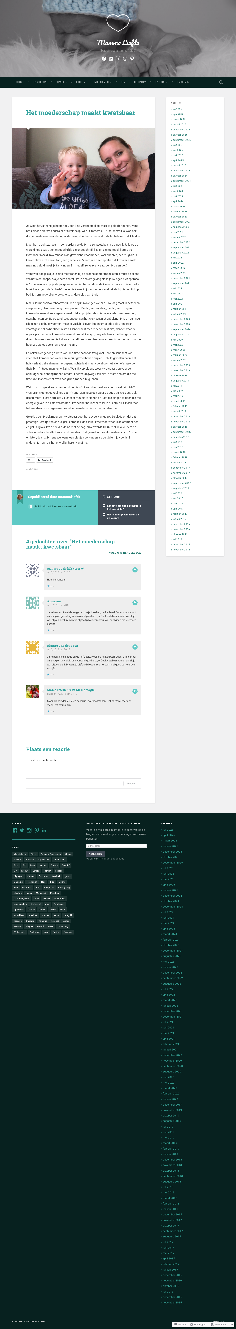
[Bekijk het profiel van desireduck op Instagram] (29, 830)
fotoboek (43, 876)
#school (17, 859)
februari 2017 (180, 513)
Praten (42, 909)
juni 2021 (178, 293)
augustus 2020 (181, 334)
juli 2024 (177, 186)
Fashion (47, 870)
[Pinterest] (132, 58)
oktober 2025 (180, 134)
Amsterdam (59, 859)
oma (47, 904)
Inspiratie (26, 887)
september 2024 (182, 180)
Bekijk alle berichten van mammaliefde (56, 506)
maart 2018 (179, 452)
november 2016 (181, 529)
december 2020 (181, 319)
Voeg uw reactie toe (125, 552)
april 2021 (178, 303)
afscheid (30, 859)
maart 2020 (179, 349)
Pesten (31, 909)
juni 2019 (178, 391)
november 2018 (181, 421)
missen (46, 898)
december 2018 (181, 416)
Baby (16, 865)
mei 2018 (178, 447)
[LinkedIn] (111, 58)
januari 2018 (179, 462)
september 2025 (182, 139)
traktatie (30, 921)
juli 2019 (177, 385)
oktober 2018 (180, 426)
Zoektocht (35, 932)
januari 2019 (179, 411)
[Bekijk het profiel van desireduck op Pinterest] (36, 830)
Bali (24, 865)
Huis (43, 882)
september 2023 (182, 221)
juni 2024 (178, 191)
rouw (62, 909)
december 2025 (181, 129)
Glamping (18, 882)
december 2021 (181, 278)
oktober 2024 (180, 175)
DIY (123, 82)
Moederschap (20, 904)
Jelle (37, 887)
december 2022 (181, 242)
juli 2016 (177, 539)
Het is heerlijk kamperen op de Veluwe (123, 516)
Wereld (40, 926)
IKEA (16, 887)
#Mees (68, 854)
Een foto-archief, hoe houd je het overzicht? (124, 507)
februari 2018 (180, 457)
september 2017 (182, 483)
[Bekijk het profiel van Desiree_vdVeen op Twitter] (21, 830)
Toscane (18, 921)
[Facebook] (103, 58)
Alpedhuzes (43, 859)
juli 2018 (177, 442)
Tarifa (56, 915)
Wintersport (19, 932)
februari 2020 (180, 355)
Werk (50, 926)
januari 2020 (179, 360)
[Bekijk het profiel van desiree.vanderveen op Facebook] (14, 830)
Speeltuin (33, 915)
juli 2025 (177, 145)
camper (42, 865)
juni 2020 (178, 339)
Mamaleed (41, 893)
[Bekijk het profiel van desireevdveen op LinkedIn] (44, 830)
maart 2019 (179, 401)
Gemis (60, 82)
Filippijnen (18, 876)
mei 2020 (178, 344)
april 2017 (178, 508)
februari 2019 (180, 406)
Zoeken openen (221, 82)
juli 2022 (177, 257)
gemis (67, 876)
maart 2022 (179, 267)
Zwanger (68, 932)
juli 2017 (177, 493)
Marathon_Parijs (21, 898)
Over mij (183, 82)
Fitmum (31, 876)
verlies (66, 921)
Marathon (54, 893)
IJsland (62, 882)
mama (29, 893)
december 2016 (181, 524)
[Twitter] (118, 58)
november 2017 (181, 472)
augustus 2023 (181, 227)
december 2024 (181, 170)
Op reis (160, 82)
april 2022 (178, 262)
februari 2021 (180, 308)
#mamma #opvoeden (50, 854)
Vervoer (17, 926)
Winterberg (62, 926)
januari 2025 (179, 165)
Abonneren (95, 853)
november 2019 (181, 370)
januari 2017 (179, 519)
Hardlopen (32, 882)
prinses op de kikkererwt (65, 568)
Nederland (36, 904)
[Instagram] (125, 58)
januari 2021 (179, 314)
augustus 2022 (181, 252)
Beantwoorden (135, 569)
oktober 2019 (180, 375)
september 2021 (182, 283)
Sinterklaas (19, 915)
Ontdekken (59, 904)
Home (20, 82)
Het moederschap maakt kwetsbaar (80, 112)
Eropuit (140, 82)
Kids (79, 82)
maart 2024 (179, 206)
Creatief (66, 865)
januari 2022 (179, 273)
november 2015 (181, 549)
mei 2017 (178, 503)
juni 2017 (178, 498)
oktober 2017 (180, 478)
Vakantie (43, 921)
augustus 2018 (181, 437)
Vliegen (29, 926)
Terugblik (68, 915)
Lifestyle (101, 82)
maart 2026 (179, 119)
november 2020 (181, 324)
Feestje (58, 870)
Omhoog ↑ (217, 1321)
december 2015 (181, 544)
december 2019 (181, 365)
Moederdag (59, 898)
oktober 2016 (180, 534)
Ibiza (52, 882)
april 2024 (178, 201)
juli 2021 (177, 288)
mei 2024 (178, 196)
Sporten (45, 915)
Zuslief (56, 932)
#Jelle (33, 854)
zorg (46, 932)
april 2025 (178, 160)
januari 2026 (179, 124)
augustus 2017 (181, 488)
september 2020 (182, 329)
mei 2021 (178, 298)
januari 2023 (179, 237)
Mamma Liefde (118, 42)
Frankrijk (56, 876)
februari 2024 (180, 211)
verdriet (55, 921)
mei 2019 (178, 395)
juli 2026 (177, 109)
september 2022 (182, 247)
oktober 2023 (180, 216)
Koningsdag (64, 887)
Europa (36, 870)
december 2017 (181, 467)
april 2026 (178, 114)
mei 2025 (178, 155)
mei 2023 (178, 232)
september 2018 (182, 431)
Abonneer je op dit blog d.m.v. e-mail (113, 823)
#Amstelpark (20, 854)
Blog (32, 865)
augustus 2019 (181, 380)
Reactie (131, 783)
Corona (54, 865)
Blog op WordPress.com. (29, 1321)
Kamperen (49, 887)
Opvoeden (40, 82)
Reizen (53, 909)
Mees (36, 898)
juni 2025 (178, 150)
